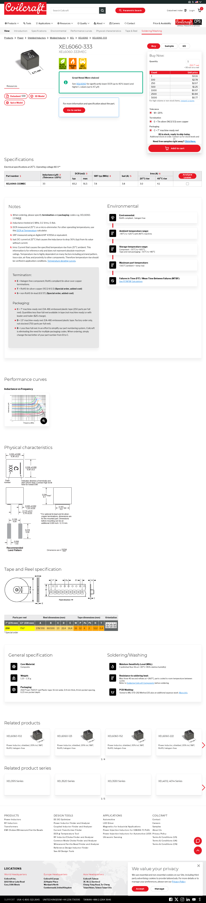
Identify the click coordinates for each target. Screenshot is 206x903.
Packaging (154, 126)
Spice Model (16, 102)
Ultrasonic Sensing (112, 837)
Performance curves (81, 31)
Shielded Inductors (37, 38)
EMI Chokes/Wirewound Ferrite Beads (23, 830)
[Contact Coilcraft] (198, 841)
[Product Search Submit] (102, 10)
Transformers (11, 826)
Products (8, 38)
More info (183, 693)
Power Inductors (12, 819)
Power (20, 38)
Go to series (74, 110)
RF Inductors (10, 823)
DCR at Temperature (27, 230)
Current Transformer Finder (68, 830)
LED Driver (108, 823)
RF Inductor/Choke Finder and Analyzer (74, 837)
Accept (140, 888)
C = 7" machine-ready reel (166, 130)
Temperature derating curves (61, 261)
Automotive (109, 819)
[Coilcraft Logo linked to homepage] (25, 8)
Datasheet (15, 96)
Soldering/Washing (152, 31)
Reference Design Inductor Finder (71, 848)
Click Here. (190, 141)
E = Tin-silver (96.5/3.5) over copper (171, 121)
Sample (169, 46)
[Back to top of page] (198, 850)
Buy (153, 46)
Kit (184, 46)
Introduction (20, 31)
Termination (155, 118)
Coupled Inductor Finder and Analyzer (73, 826)
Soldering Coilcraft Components (140, 683)
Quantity (153, 61)
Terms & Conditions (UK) (164, 841)
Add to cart (177, 148)
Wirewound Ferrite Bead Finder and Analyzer (76, 844)
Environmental (58, 31)
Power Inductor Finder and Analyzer (72, 823)
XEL (72, 38)
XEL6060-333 (99, 38)
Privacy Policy (159, 834)
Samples (156, 826)
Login (192, 10)
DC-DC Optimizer (62, 819)
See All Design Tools (64, 851)
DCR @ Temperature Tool (66, 834)
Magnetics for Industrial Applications (122, 826)
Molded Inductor (58, 38)
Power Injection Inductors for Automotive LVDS (127, 834)
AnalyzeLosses (187, 176)
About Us (157, 830)
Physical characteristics (108, 31)
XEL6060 (83, 38)
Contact (156, 819)
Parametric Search (132, 10)
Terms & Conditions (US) (164, 837)
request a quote (187, 101)
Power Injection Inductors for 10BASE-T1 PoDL (126, 830)
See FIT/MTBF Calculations (131, 281)
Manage (159, 888)
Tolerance (154, 109)
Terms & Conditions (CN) (165, 844)
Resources (12, 86)
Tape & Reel (131, 31)
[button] (203, 745)
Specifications (39, 31)
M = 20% (158, 113)
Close (198, 865)
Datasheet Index (175, 10)
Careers (156, 823)
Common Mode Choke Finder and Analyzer (75, 841)
